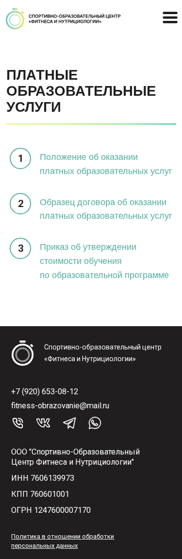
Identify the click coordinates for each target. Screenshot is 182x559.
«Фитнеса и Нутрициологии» (90, 359)
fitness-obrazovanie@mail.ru (60, 405)
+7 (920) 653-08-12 (44, 391)
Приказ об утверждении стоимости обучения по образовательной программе (104, 261)
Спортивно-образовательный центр (103, 347)
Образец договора (77, 202)
